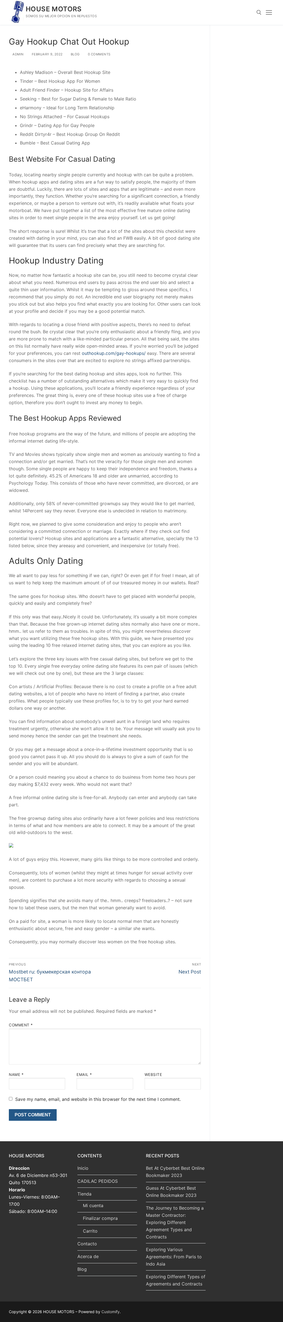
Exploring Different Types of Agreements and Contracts (175, 1280)
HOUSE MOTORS (54, 9)
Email (84, 1074)
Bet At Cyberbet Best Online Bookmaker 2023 (175, 1171)
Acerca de (88, 1256)
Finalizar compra (100, 1218)
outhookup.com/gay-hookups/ (114, 353)
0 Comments (99, 54)
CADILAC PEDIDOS (97, 1181)
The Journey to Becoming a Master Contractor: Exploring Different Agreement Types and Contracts (175, 1222)
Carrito (90, 1231)
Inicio (82, 1168)
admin (18, 54)
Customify (110, 1311)
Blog (82, 1269)
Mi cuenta (93, 1205)
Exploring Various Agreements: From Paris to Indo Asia (174, 1257)
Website (153, 1074)
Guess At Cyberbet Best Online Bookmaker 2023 (171, 1191)
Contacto (87, 1243)
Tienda (84, 1194)
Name (16, 1074)
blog (75, 54)
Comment (21, 1025)
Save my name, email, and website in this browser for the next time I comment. (98, 1099)
